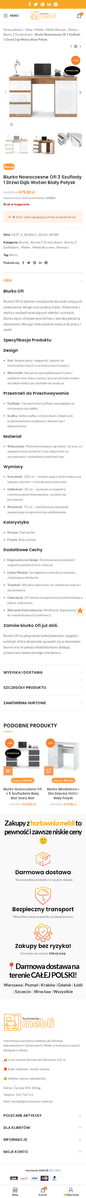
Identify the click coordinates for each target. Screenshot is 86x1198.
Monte (8, 167)
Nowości (62, 247)
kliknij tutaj (57, 953)
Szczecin (23, 991)
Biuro (14, 255)
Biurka (73, 29)
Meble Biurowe (56, 29)
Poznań (31, 984)
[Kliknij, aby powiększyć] (11, 124)
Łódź (78, 984)
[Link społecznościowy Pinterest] (42, 4)
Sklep (28, 29)
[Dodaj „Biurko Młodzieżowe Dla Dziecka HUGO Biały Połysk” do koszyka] (48, 770)
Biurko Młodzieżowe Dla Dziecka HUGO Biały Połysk (63, 793)
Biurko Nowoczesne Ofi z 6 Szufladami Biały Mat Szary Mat (22, 793)
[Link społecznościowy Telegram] (55, 4)
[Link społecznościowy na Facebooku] (29, 4)
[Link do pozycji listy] (43, 1087)
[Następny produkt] (80, 46)
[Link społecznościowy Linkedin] (49, 4)
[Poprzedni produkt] (71, 46)
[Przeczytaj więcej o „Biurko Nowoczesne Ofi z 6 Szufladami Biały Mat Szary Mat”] (8, 770)
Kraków (48, 984)
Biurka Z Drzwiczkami (17, 34)
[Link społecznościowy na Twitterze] (35, 4)
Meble (39, 29)
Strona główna (12, 29)
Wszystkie (63, 991)
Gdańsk (64, 984)
